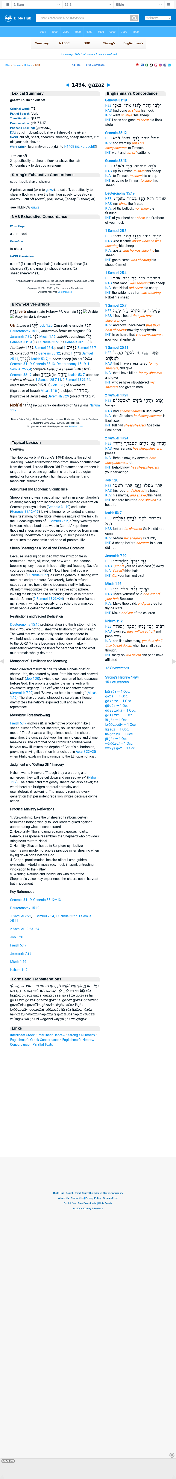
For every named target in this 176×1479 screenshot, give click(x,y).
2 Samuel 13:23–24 (48, 599)
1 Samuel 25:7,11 (48, 380)
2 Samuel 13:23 (116, 395)
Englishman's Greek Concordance (34, 1040)
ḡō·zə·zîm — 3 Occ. (119, 715)
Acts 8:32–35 (86, 752)
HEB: (108, 105)
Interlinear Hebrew (51, 1035)
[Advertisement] (88, 1130)
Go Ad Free (8, 1461)
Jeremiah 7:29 (20, 337)
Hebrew (28, 65)
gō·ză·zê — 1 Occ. (118, 701)
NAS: (108, 110)
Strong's (17, 65)
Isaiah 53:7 (39, 359)
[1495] (170, 671)
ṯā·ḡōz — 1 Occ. (116, 739)
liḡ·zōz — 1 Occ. (117, 729)
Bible (7, 65)
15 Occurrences (117, 668)
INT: (108, 120)
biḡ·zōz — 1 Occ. (117, 691)
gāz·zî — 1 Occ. (116, 696)
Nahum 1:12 (19, 970)
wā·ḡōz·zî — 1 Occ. (119, 743)
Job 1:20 (46, 325)
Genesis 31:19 (21, 342)
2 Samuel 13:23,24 (76, 380)
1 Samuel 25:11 (116, 347)
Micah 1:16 (47, 337)
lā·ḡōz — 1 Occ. (116, 720)
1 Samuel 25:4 (39, 348)
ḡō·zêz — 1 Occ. (117, 706)
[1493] (5, 671)
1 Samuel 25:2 (48, 342)
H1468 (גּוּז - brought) (79, 147)
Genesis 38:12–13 (25, 512)
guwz (50, 190)
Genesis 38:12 (49, 353)
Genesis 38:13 (76, 342)
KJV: (108, 115)
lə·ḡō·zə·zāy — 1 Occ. (120, 725)
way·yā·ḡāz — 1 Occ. (120, 748)
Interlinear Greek (22, 1035)
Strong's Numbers (81, 1035)
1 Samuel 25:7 (80, 348)
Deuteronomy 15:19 (24, 331)
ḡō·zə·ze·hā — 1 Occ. (120, 710)
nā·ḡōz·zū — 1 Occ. (119, 734)
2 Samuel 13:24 (116, 438)
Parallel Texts (42, 1044)
